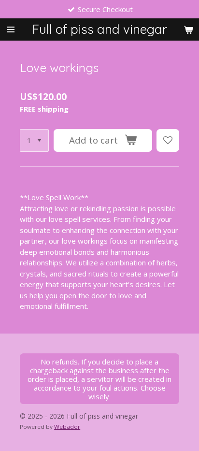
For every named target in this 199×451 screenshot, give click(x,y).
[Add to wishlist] (167, 140)
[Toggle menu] (10, 29)
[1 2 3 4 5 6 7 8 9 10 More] (34, 140)
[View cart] (188, 29)
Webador (67, 426)
